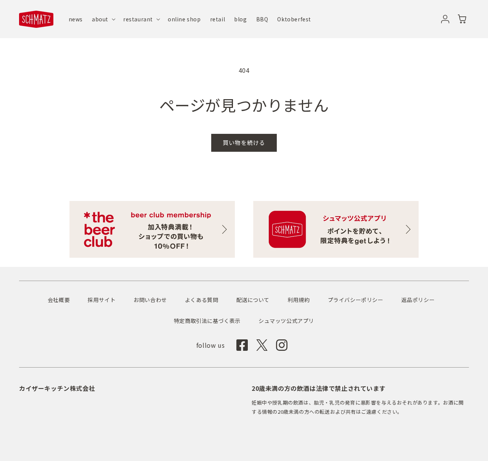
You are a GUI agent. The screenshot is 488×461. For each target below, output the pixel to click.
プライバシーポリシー (356, 300)
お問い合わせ (150, 300)
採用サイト (102, 300)
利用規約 (298, 300)
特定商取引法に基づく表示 (207, 320)
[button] (103, 19)
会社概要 (59, 300)
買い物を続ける (244, 142)
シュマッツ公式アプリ (286, 320)
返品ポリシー (418, 300)
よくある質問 (201, 300)
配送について (253, 300)
